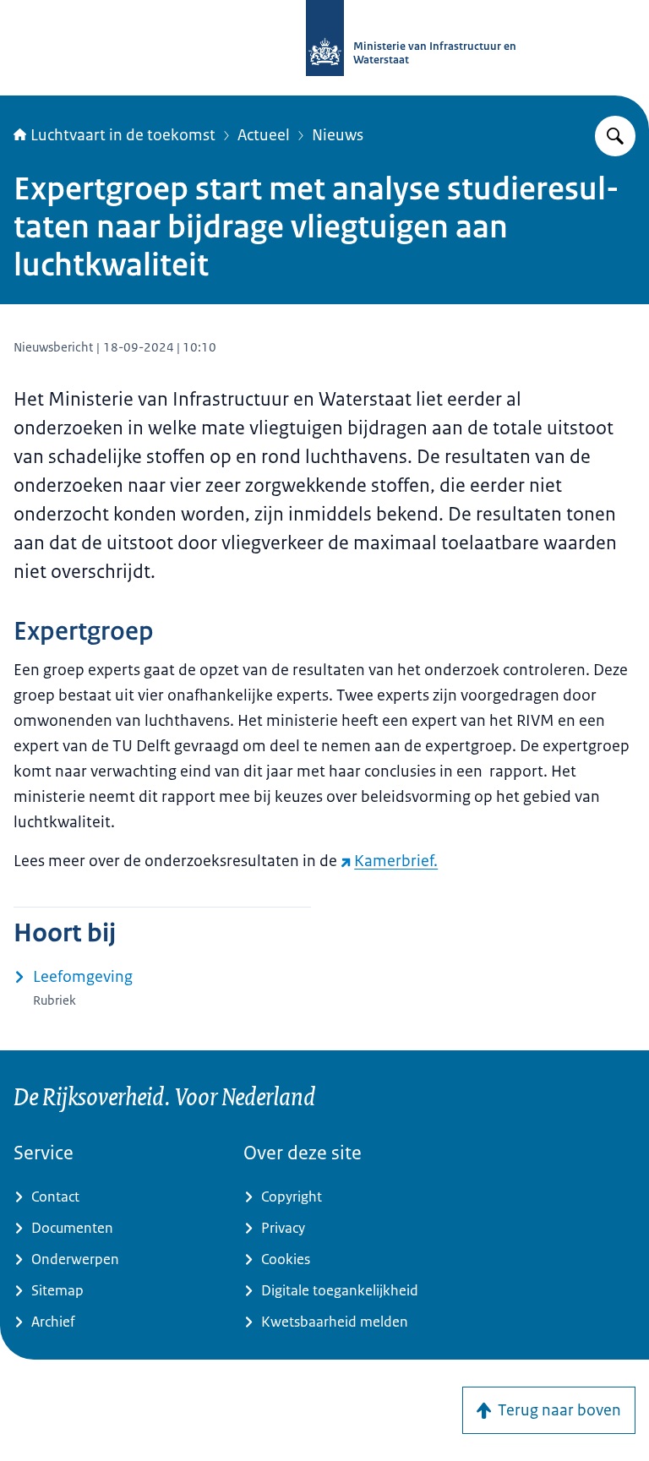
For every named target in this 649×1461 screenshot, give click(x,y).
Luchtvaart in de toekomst (122, 135)
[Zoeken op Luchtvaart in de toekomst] (615, 136)
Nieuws (337, 135)
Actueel (263, 135)
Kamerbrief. (396, 861)
